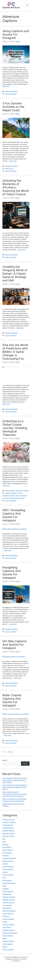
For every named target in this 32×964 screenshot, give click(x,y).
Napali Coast (9, 168)
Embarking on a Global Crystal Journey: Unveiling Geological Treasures (14, 427)
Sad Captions (6, 927)
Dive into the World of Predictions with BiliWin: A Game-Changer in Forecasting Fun (15, 351)
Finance (5, 872)
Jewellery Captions (8, 900)
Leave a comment (10, 94)
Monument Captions (9, 911)
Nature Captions (7, 913)
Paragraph (5, 916)
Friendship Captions (9, 883)
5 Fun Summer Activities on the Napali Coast (13, 107)
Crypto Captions (7, 850)
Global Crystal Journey (17, 498)
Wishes (4, 947)
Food (4, 877)
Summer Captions (8, 941)
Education (5, 855)
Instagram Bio (6, 894)
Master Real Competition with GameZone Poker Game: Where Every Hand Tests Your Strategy (14, 794)
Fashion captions (8, 866)
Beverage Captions (8, 833)
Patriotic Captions (8, 919)
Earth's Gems (15, 495)
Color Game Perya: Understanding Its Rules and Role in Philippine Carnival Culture (14, 787)
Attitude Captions (8, 828)
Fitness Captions (7, 875)
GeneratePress (16, 961)
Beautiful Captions (8, 830)
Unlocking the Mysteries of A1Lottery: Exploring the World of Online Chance (15, 187)
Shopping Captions (8, 930)
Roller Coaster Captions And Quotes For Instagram (11, 700)
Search (4, 760)
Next (11, 752)
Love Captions (7, 905)
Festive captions (7, 869)
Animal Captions (7, 825)
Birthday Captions (8, 836)
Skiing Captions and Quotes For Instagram (15, 34)
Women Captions (8, 949)
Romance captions (8, 924)
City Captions (6, 847)
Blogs (4, 841)
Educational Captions (9, 858)
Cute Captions (7, 853)
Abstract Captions (8, 819)
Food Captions (7, 880)
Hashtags (5, 888)
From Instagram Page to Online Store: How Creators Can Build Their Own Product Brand (14, 780)
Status (4, 938)
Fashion (5, 864)
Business (5, 844)
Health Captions (7, 891)
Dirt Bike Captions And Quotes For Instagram (14, 644)
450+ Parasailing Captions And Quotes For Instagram (13, 515)
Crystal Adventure (11, 493)
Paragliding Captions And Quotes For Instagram (11, 572)
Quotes (4, 922)
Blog (3, 839)
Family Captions (7, 861)
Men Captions (7, 908)
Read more (6, 86)
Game (4, 886)
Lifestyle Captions (8, 902)
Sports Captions (7, 936)
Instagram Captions (8, 897)
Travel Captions (10, 490)
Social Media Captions (9, 933)
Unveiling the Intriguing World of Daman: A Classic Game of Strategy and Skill (14, 273)
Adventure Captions (11, 91)
